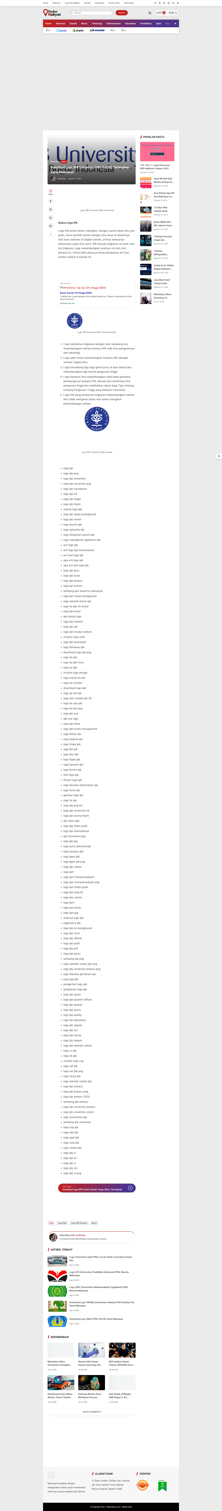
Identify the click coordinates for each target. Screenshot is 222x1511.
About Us (56, 3)
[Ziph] (99, 30)
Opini (158, 23)
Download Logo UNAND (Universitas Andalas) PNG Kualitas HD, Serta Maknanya (101, 1304)
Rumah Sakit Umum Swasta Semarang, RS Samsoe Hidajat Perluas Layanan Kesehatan (90, 1363)
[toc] (218, 456)
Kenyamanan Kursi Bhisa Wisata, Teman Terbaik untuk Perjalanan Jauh (60, 1396)
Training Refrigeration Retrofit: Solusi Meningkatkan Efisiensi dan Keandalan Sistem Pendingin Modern (163, 253)
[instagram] (169, 3)
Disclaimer (99, 3)
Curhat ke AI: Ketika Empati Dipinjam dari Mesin (164, 267)
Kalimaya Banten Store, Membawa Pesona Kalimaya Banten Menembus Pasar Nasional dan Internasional (89, 1396)
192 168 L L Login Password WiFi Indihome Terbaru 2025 (155, 167)
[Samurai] (125, 30)
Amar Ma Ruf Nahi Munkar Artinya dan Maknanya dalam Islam (163, 180)
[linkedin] (136, 753)
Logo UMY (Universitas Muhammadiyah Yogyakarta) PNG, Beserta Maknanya (98, 1289)
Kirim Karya (129, 3)
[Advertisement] (111, 82)
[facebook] (155, 3)
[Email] (51, 226)
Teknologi (97, 23)
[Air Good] (63, 30)
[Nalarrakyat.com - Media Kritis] (52, 12)
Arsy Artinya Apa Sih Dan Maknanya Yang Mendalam (164, 195)
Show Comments (92, 1412)
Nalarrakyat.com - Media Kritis (119, 1507)
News (63, 162)
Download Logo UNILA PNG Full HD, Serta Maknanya (96, 1319)
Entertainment (114, 23)
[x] (160, 3)
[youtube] (173, 3)
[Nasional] (50, 30)
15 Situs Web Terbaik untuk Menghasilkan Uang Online (164, 209)
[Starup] (114, 30)
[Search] (149, 12)
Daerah (73, 23)
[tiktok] (178, 3)
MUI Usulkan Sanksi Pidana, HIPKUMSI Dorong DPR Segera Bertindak (122, 1363)
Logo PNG (62, 1223)
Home (45, 3)
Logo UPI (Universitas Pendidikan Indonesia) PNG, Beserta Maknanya (99, 1274)
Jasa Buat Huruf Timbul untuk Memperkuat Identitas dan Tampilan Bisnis (162, 282)
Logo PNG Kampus (79, 1223)
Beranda (54, 162)
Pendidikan (145, 23)
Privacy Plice (114, 3)
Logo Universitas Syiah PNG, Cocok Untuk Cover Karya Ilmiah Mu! (100, 1259)
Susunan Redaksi (72, 3)
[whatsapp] (164, 3)
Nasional (60, 23)
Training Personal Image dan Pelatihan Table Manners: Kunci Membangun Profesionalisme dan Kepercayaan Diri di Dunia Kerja (163, 238)
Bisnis (84, 23)
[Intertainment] (79, 30)
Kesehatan (130, 23)
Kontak (87, 3)
